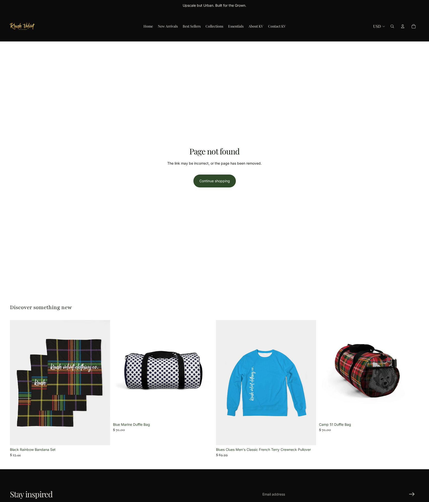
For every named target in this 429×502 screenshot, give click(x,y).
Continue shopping (214, 181)
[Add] (102, 437)
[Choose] (205, 412)
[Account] (402, 26)
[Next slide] (102, 382)
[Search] (392, 26)
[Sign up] (412, 494)
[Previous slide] (17, 382)
